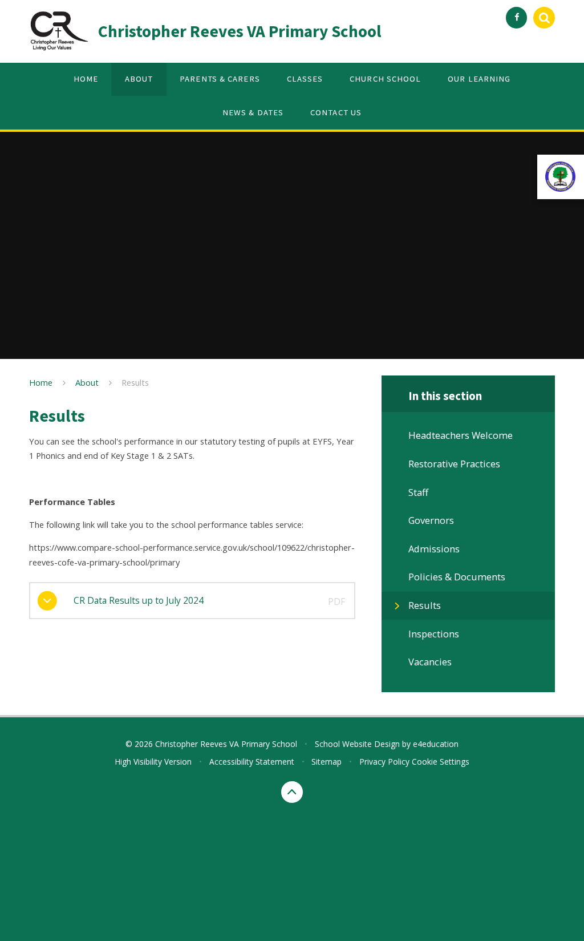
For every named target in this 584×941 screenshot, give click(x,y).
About (87, 382)
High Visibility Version (153, 761)
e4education (436, 743)
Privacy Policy (384, 761)
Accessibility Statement (251, 761)
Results (135, 382)
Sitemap (326, 761)
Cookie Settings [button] (440, 761)
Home (40, 382)
